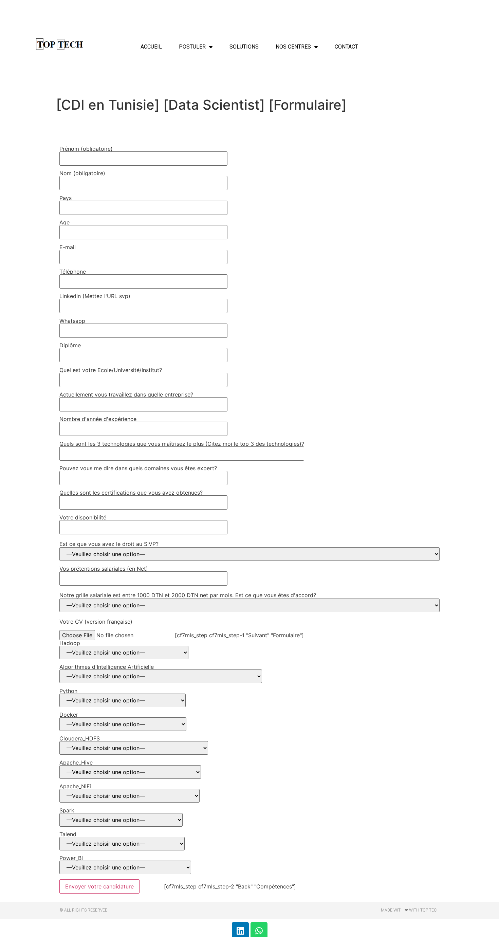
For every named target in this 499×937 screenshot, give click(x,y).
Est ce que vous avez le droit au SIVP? (109, 544)
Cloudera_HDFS (79, 739)
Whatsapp (72, 321)
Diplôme (70, 346)
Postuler (192, 46)
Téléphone (72, 272)
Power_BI (71, 858)
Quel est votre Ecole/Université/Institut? (110, 370)
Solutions (244, 46)
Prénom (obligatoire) (86, 149)
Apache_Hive (76, 763)
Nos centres (293, 46)
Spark (66, 811)
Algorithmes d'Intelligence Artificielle (106, 667)
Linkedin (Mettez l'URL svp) (94, 296)
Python (68, 691)
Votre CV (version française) (95, 621)
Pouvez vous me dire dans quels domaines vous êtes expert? (138, 468)
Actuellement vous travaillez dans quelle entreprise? (126, 395)
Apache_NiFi (75, 787)
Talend (67, 834)
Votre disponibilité (82, 518)
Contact (346, 46)
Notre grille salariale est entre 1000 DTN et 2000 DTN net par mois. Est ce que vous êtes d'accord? (187, 595)
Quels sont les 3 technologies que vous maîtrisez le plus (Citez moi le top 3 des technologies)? (181, 444)
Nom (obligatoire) (82, 173)
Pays (65, 198)
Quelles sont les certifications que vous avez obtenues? (131, 493)
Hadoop (69, 643)
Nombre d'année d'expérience (97, 419)
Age (64, 223)
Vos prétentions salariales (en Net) (103, 569)
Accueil (151, 46)
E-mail (67, 247)
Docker (68, 715)
